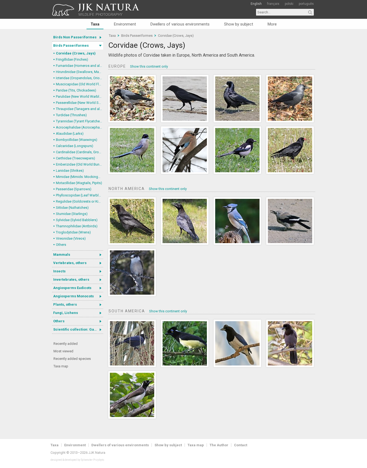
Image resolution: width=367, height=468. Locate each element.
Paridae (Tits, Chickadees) (76, 90)
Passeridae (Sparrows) (73, 189)
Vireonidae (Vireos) (71, 238)
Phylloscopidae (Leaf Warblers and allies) (79, 195)
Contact (240, 445)
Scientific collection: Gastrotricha (78, 329)
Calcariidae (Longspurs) (74, 146)
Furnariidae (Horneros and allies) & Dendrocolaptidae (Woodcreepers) (79, 66)
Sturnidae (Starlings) (72, 214)
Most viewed (63, 351)
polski (289, 4)
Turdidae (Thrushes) (71, 115)
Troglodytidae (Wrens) (73, 232)
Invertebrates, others (71, 279)
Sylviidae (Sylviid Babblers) (77, 220)
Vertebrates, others (70, 263)
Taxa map (60, 366)
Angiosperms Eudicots (72, 288)
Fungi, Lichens (65, 313)
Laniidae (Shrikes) (70, 171)
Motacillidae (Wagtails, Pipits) (79, 183)
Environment (125, 24)
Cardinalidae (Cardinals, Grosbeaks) (79, 152)
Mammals (61, 255)
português (306, 4)
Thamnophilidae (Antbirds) (77, 226)
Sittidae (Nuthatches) (72, 208)
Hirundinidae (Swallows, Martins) (79, 72)
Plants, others (65, 304)
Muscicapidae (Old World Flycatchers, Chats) (79, 84)
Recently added (65, 344)
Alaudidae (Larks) (70, 133)
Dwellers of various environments (180, 24)
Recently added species (72, 359)
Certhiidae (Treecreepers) (75, 158)
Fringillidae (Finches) (72, 59)
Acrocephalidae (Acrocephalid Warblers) (79, 127)
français (273, 4)
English (256, 4)
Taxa (95, 24)
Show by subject (238, 24)
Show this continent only (149, 66)
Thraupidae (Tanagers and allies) (79, 109)
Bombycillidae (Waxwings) (76, 140)
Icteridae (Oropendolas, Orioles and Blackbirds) (79, 78)
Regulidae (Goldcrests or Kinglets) (79, 201)
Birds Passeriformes (71, 45)
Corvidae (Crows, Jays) (76, 53)
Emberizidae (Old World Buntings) (79, 164)
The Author (219, 445)
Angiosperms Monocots (73, 296)
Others (61, 245)
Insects (59, 271)
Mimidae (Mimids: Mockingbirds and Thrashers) (79, 177)
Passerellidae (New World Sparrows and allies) (79, 103)
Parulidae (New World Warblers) (79, 96)
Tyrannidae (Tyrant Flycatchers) (79, 121)
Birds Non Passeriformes (74, 37)
